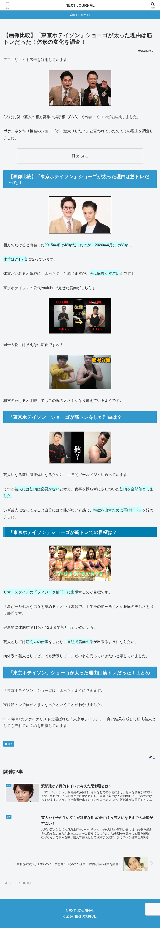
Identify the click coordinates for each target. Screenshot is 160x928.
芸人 (10, 744)
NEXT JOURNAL (80, 5)
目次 (75, 155)
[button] (147, 695)
